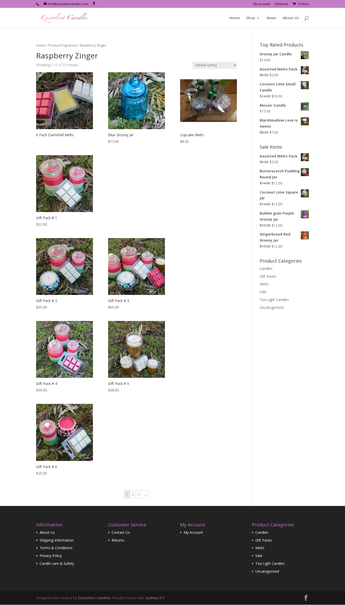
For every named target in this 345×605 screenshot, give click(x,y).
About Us (291, 18)
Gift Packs (268, 276)
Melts (264, 284)
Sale (263, 291)
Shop (250, 18)
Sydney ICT (155, 597)
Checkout (281, 4)
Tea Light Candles (274, 299)
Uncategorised (271, 307)
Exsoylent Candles (94, 597)
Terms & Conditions (56, 547)
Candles (266, 268)
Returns (118, 540)
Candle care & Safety (57, 563)
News (271, 18)
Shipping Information (57, 540)
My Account (261, 4)
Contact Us (121, 532)
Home (234, 18)
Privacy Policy (51, 555)
